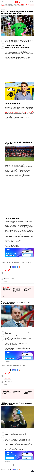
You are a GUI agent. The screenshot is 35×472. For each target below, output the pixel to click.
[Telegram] (15, 267)
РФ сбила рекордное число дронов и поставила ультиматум (17, 294)
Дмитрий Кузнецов (8, 258)
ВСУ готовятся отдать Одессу (17, 392)
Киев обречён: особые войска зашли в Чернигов (6, 396)
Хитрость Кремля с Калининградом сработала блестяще (27, 294)
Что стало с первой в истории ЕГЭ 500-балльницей (27, 289)
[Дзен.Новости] (11, 267)
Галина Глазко (8, 361)
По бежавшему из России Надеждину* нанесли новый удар (6, 289)
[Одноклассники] (19, 267)
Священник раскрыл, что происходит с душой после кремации (17, 396)
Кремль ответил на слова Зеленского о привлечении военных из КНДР (6, 295)
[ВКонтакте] (17, 267)
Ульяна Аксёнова (8, 461)
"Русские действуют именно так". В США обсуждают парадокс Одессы (16, 290)
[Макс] (13, 267)
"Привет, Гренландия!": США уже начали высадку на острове (6, 392)
